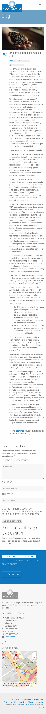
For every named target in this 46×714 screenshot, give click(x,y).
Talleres (30, 702)
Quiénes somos (37, 699)
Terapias (17, 699)
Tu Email (7, 494)
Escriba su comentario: (15, 460)
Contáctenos (10, 637)
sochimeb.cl (21, 431)
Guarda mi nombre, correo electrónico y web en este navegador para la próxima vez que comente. (22, 511)
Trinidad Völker (24, 61)
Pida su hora (13, 574)
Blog (13, 61)
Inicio (11, 699)
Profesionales (26, 699)
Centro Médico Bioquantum (25, 704)
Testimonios (8, 702)
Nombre (6, 481)
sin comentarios (17, 65)
